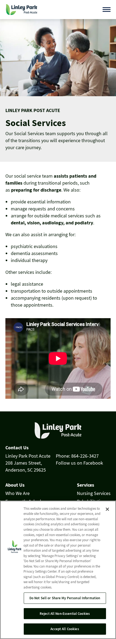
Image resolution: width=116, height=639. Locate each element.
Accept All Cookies (64, 629)
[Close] (107, 509)
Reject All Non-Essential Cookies (65, 613)
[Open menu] (107, 9)
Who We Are (17, 493)
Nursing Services (94, 493)
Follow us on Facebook (79, 463)
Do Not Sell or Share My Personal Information (64, 598)
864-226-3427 (85, 456)
